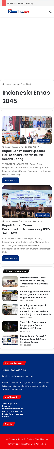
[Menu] (3, 13)
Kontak (6, 416)
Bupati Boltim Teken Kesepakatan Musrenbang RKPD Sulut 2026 (26, 229)
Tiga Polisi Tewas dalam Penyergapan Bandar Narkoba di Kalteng (33, 325)
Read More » (10, 180)
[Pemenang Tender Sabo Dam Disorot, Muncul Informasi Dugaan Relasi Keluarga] (10, 295)
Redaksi (6, 406)
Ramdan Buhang (11, 147)
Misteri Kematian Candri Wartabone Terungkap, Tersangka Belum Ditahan (34, 280)
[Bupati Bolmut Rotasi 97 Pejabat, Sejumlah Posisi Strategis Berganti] (10, 340)
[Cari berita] (50, 13)
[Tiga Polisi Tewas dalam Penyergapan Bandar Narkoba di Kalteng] (10, 326)
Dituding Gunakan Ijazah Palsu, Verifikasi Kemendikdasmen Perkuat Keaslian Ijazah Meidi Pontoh (35, 310)
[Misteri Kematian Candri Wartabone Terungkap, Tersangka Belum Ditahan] (10, 281)
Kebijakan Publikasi (12, 411)
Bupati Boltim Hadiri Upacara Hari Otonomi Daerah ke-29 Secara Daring (23, 155)
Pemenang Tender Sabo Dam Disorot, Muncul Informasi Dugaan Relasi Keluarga (35, 294)
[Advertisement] (27, 47)
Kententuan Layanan (12, 414)
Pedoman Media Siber (13, 408)
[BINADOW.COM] (18, 11)
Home (7, 84)
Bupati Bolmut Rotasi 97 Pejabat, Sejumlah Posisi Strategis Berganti (33, 339)
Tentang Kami (9, 403)
